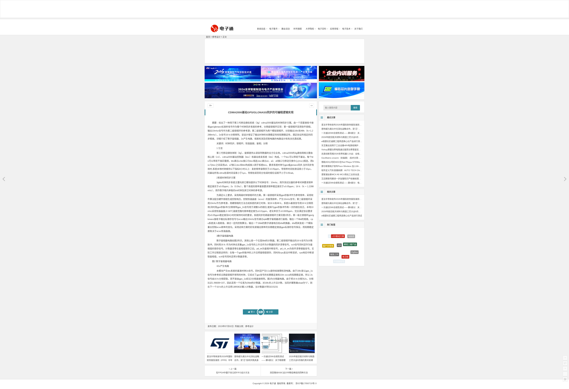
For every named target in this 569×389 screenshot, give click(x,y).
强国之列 (334, 242)
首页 (208, 37)
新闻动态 (261, 29)
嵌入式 (330, 253)
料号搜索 (298, 29)
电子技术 (346, 29)
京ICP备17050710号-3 (306, 383)
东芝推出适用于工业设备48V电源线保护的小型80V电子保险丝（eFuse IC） (356, 145)
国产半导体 (328, 241)
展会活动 (285, 29)
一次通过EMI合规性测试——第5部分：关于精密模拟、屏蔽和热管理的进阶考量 (358, 133)
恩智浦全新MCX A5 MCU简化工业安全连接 (341, 174)
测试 (349, 256)
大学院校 (310, 29)
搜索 (355, 107)
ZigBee (354, 245)
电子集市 (273, 29)
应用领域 (334, 29)
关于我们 (358, 29)
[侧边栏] (311, 106)
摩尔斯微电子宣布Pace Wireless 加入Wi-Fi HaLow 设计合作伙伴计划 (353, 166)
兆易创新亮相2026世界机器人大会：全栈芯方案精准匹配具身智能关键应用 (355, 154)
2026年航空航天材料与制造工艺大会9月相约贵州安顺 (346, 137)
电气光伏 (337, 261)
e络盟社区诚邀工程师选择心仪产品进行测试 (341, 141)
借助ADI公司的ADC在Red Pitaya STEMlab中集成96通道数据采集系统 (353, 162)
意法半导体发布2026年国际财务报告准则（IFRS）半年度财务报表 (219, 360)
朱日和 (345, 244)
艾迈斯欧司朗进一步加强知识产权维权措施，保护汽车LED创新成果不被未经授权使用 (360, 178)
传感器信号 (339, 254)
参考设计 (216, 37)
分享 (271, 312)
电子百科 (322, 29)
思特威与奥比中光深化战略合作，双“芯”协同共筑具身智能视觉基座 (246, 360)
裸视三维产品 (350, 235)
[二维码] (565, 379)
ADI (339, 234)
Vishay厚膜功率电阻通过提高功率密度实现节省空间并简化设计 (350, 149)
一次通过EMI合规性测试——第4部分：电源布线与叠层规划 (348, 183)
